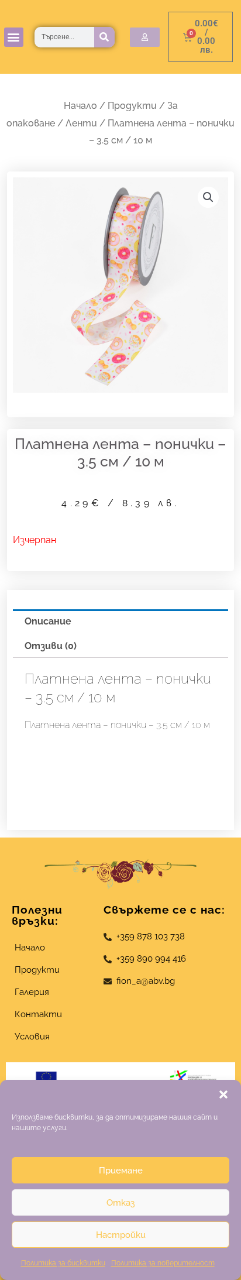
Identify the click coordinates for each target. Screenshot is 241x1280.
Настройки (121, 1235)
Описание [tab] (48, 621)
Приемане (121, 1170)
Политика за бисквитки (63, 1263)
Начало (80, 105)
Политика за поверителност (163, 1263)
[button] (223, 1094)
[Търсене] (104, 37)
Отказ (120, 1202)
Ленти (81, 123)
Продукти (132, 105)
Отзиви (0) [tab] (51, 645)
